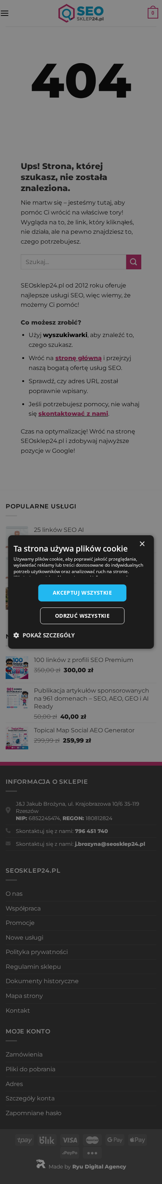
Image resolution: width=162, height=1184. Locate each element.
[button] (44, 635)
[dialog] (81, 592)
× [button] (142, 544)
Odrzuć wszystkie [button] (82, 615)
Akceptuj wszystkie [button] (82, 592)
